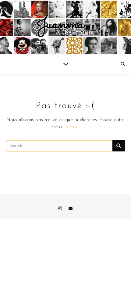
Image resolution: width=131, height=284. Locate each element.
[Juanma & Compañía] (65, 27)
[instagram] (60, 209)
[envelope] (71, 209)
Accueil (72, 127)
